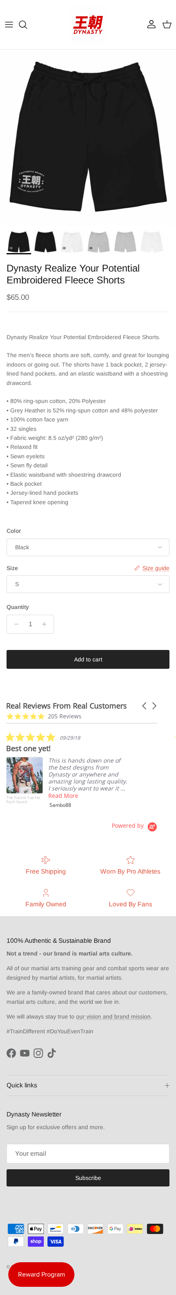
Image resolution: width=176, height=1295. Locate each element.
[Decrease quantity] (14, 624)
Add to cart (88, 659)
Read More (63, 795)
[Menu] (9, 25)
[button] (145, 705)
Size (12, 568)
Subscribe (88, 1178)
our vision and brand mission (113, 1016)
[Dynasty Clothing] (88, 24)
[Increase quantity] (46, 624)
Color (14, 531)
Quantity (18, 607)
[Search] (27, 25)
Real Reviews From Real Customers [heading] (66, 705)
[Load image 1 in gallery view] (88, 138)
